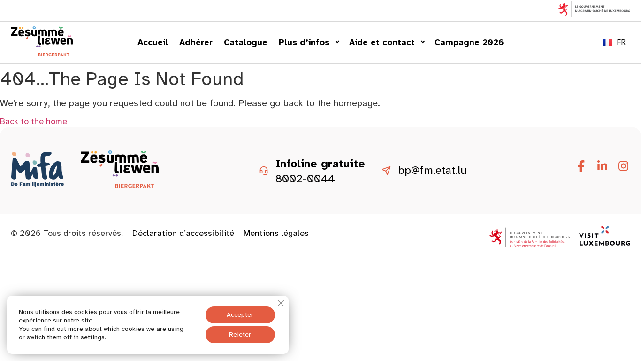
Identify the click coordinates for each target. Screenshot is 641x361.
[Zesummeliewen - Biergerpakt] (42, 53)
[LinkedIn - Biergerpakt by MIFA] (602, 166)
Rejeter (240, 334)
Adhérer (196, 42)
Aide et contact (382, 42)
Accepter (240, 315)
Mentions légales (276, 233)
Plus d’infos (304, 42)
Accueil (152, 42)
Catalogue (245, 42)
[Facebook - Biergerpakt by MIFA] (581, 166)
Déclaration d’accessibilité (183, 233)
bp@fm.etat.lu (432, 170)
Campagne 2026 (469, 42)
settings (93, 337)
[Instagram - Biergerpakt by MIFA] (623, 166)
